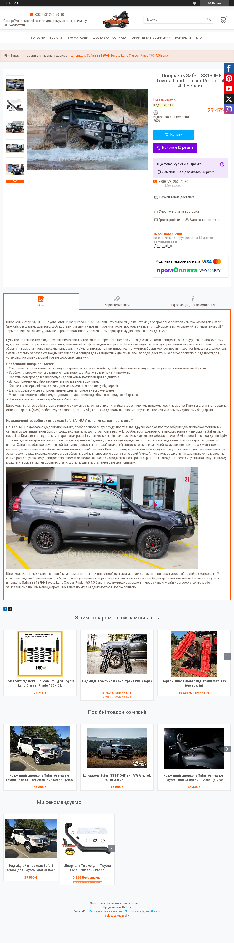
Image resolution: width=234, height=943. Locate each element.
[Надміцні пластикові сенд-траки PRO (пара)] (117, 654)
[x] (10, 609)
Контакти (183, 37)
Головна (38, 37)
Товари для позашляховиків (46, 55)
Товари (56, 37)
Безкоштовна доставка (176, 197)
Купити (176, 134)
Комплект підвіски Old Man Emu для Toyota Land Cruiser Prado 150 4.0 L (40, 683)
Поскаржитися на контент (106, 911)
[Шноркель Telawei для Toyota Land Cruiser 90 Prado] (87, 838)
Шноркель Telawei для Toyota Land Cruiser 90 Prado (87, 868)
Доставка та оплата (109, 37)
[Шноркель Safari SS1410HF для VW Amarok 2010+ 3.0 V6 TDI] (117, 748)
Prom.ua (139, 903)
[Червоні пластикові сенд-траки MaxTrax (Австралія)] (194, 654)
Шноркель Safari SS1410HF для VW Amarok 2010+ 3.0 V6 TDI (117, 778)
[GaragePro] (117, 19)
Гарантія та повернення (151, 37)
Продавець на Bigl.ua (117, 907)
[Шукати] (209, 19)
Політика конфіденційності (142, 911)
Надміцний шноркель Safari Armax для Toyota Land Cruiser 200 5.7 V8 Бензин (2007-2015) (40, 778)
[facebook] (5, 609)
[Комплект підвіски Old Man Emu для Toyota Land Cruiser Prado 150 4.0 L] (40, 654)
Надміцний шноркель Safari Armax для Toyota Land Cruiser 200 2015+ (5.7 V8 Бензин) (194, 778)
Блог (199, 37)
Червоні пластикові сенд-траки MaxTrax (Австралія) (194, 683)
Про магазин (77, 37)
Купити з (169, 148)
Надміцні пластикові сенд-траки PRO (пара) (117, 681)
